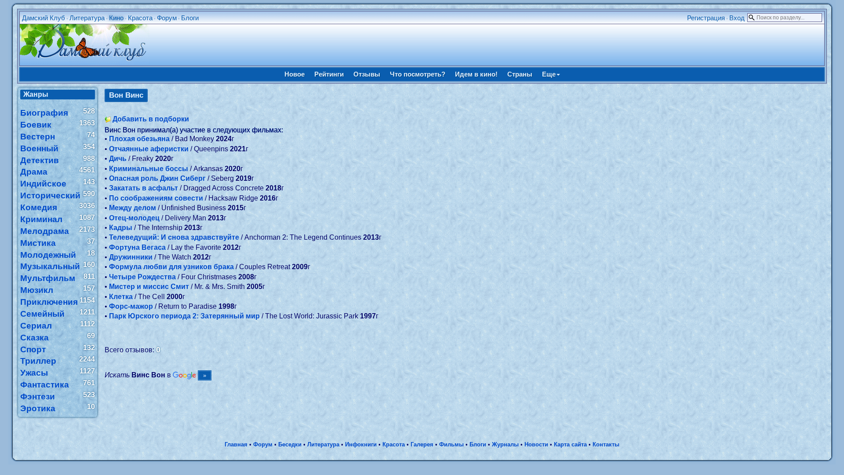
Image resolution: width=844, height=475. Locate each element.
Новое (294, 74)
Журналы (505, 444)
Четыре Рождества (142, 277)
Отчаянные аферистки (149, 149)
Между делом (132, 208)
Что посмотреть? (417, 74)
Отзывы (366, 74)
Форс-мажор (131, 306)
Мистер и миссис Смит (149, 286)
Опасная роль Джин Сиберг (157, 178)
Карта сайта (570, 444)
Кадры (120, 227)
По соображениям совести (156, 198)
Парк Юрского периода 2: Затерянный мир (184, 316)
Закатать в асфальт (143, 188)
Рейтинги (329, 74)
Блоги (190, 18)
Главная (236, 444)
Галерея (422, 444)
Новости (536, 444)
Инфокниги (361, 444)
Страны (519, 74)
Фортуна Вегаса (137, 247)
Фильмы (451, 444)
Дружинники (131, 257)
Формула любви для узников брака (171, 266)
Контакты (606, 444)
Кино (116, 18)
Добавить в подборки (151, 119)
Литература (87, 18)
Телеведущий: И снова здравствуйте (174, 237)
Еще (549, 74)
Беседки (290, 444)
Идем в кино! (476, 74)
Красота (140, 18)
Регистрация (706, 18)
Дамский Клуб (43, 18)
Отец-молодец (134, 218)
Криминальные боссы (148, 168)
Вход (737, 18)
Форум (167, 18)
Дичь (118, 158)
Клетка (121, 296)
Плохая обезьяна (139, 138)
